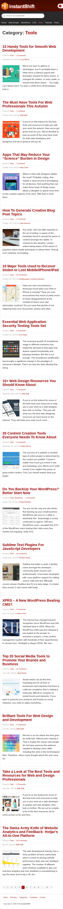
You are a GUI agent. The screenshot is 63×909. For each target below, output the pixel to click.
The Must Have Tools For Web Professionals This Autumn (27, 104)
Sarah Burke (22, 673)
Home (4, 23)
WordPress (25, 23)
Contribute (33, 897)
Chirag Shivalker (25, 502)
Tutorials (48, 23)
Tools (40, 23)
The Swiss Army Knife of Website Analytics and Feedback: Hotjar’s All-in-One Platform (30, 832)
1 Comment (20, 111)
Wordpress (19, 498)
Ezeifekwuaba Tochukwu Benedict (31, 279)
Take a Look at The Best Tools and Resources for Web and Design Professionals (31, 775)
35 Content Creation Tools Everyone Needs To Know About (29, 435)
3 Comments (21, 55)
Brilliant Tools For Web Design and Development (27, 718)
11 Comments (21, 669)
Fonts (56, 23)
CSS (34, 23)
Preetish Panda (24, 558)
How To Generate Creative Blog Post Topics (28, 212)
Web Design (14, 23)
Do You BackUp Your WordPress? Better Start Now (30, 491)
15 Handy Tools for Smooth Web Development (29, 48)
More (60, 6)
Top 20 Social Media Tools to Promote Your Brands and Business (26, 660)
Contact (42, 897)
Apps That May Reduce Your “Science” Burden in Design (26, 156)
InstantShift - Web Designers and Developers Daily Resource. (18, 6)
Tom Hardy (23, 335)
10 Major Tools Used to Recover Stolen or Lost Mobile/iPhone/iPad (30, 268)
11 (47, 887)
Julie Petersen (25, 223)
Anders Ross (21, 613)
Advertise (13, 897)
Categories (23, 897)
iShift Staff (23, 115)
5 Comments (21, 331)
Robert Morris (26, 446)
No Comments (21, 275)
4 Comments (21, 609)
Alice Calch (24, 167)
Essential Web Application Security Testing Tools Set (24, 324)
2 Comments (21, 219)
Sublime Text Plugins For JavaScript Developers (23, 547)
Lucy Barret (24, 59)
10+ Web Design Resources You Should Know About (29, 383)
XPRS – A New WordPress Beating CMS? (31, 602)
